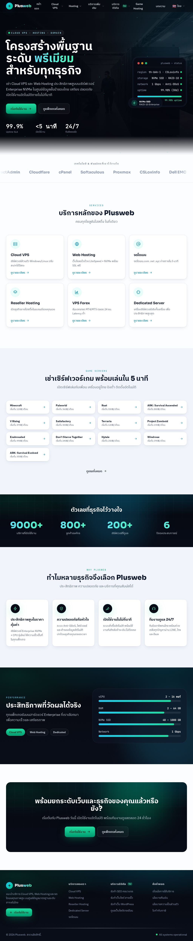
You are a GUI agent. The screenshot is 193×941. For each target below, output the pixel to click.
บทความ (160, 6)
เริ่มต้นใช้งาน (19, 109)
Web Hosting (76, 897)
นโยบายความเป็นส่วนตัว (165, 904)
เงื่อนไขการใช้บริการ (163, 891)
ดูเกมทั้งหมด (94, 471)
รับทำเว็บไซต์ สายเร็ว (122, 897)
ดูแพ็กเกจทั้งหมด (54, 109)
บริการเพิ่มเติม (94, 6)
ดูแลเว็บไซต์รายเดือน (122, 910)
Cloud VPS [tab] (15, 732)
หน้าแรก (37, 6)
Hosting (73, 6)
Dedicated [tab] (59, 732)
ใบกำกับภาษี (159, 910)
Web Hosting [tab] (37, 732)
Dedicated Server (79, 910)
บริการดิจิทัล (119, 6)
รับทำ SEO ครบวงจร (122, 891)
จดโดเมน (73, 917)
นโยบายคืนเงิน (160, 897)
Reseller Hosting (78, 904)
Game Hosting (138, 6)
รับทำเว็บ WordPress (122, 904)
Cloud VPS (54, 6)
